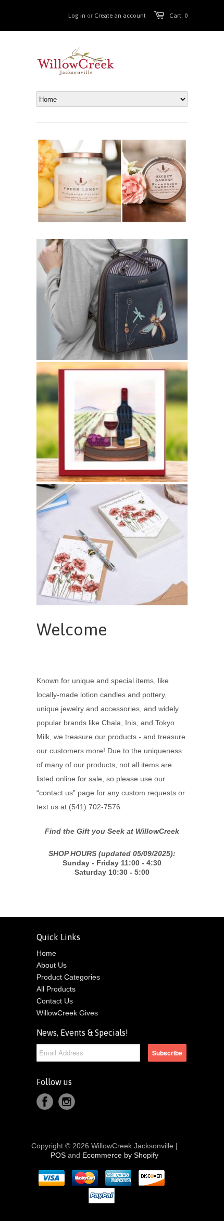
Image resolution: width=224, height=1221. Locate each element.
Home (46, 953)
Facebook (44, 1101)
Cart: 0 (178, 15)
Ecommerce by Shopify (120, 1155)
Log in (76, 15)
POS (58, 1155)
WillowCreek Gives (67, 1013)
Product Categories (68, 977)
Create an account (120, 15)
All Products (56, 989)
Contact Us (54, 1001)
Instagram (66, 1101)
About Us (51, 965)
